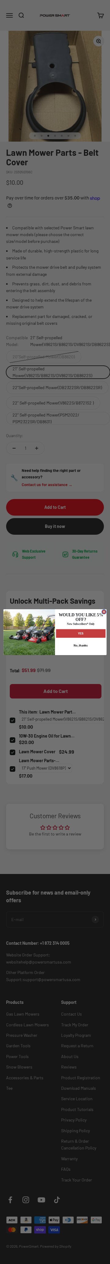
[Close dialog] (104, 612)
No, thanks (81, 645)
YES (81, 633)
